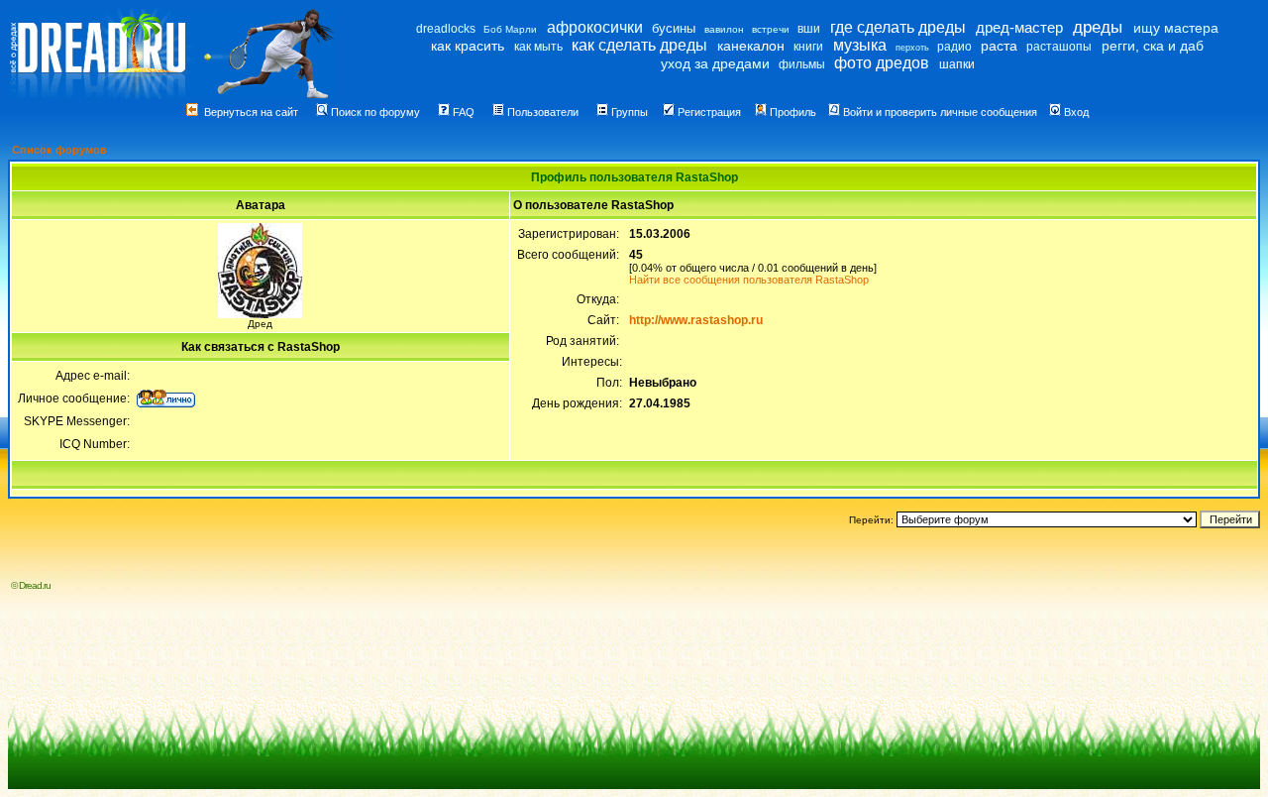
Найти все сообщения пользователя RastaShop (749, 279)
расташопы (1059, 47)
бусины (673, 28)
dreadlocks (446, 29)
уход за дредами (715, 63)
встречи (771, 29)
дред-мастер (1019, 27)
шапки (957, 64)
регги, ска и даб (1153, 46)
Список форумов (59, 150)
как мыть (538, 47)
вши (808, 29)
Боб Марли (510, 29)
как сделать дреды (639, 45)
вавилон (724, 29)
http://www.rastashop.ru (696, 320)
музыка (860, 45)
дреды (1097, 27)
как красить (467, 46)
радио (954, 47)
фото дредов (881, 63)
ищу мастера (1175, 28)
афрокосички (595, 27)
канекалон (751, 46)
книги (808, 47)
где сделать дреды (898, 27)
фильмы (802, 64)
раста (999, 46)
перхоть (912, 48)
